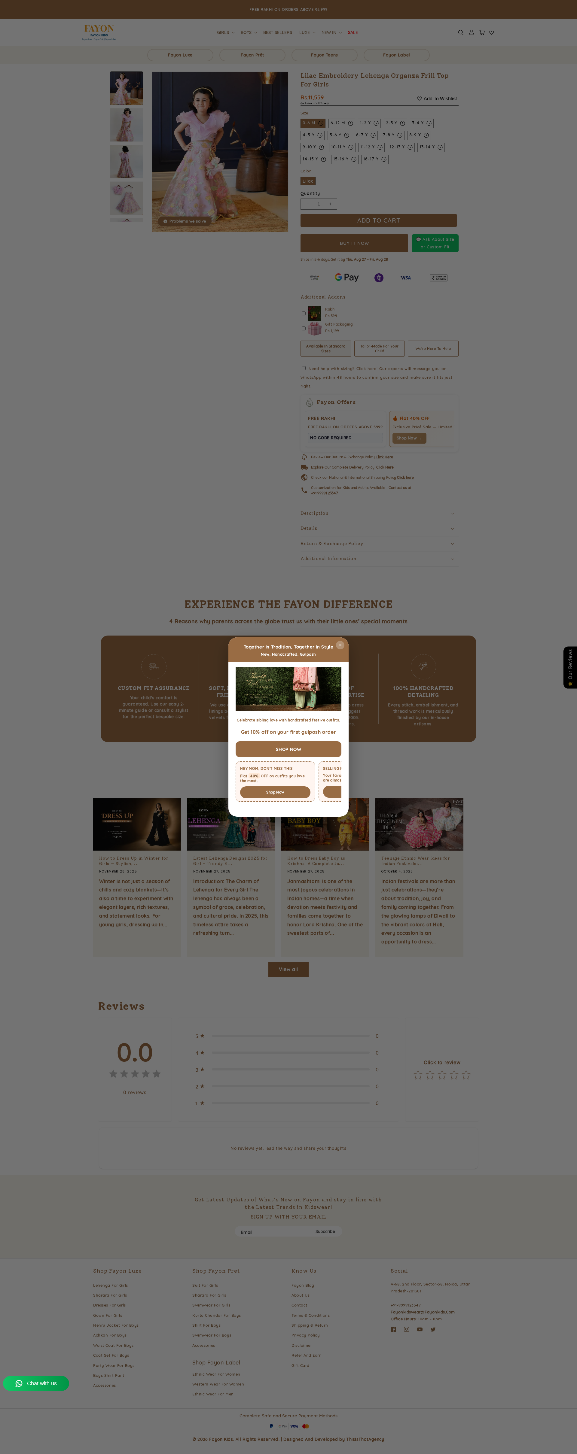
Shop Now (275, 792)
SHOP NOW (288, 749)
